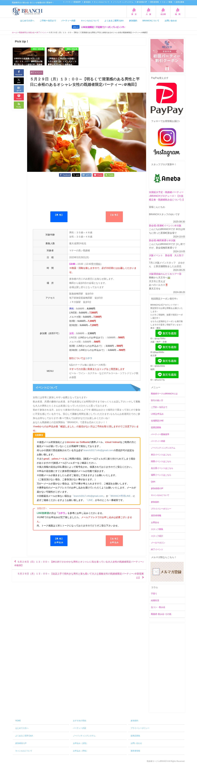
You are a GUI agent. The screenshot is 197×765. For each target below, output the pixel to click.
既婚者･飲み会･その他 (161, 614)
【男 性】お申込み (59, 540)
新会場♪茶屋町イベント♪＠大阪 (165, 225)
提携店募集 (180, 2)
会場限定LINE (157, 421)
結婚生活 (155, 600)
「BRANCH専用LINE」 (120, 496)
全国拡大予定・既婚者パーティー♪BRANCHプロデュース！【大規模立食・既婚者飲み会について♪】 (167, 196)
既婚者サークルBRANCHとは (164, 394)
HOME (18, 721)
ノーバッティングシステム (123, 2)
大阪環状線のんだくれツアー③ (165, 274)
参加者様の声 (142, 2)
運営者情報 (154, 2)
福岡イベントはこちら (161, 475)
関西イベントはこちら (161, 461)
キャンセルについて (101, 2)
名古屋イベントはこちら (162, 468)
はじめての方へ (27, 21)
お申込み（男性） (80, 751)
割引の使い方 (157, 400)
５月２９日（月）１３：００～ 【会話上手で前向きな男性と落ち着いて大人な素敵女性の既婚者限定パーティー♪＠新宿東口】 (80, 575)
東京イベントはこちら (161, 455)
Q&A (153, 482)
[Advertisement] (167, 668)
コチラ (88, 358)
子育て (154, 594)
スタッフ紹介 (157, 536)
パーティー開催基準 (73, 2)
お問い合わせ (171, 21)
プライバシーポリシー (161, 509)
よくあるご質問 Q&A (114, 21)
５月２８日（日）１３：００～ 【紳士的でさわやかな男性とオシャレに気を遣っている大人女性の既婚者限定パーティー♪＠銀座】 (79, 563)
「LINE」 (90, 500)
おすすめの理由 (79, 721)
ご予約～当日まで (159, 407)
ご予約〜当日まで (48, 21)
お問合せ (155, 522)
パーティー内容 (68, 21)
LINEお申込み (157, 414)
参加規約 (87, 2)
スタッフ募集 (167, 2)
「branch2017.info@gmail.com (87, 496)
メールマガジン (158, 543)
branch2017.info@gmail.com (98, 450)
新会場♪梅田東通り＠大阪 (162, 240)
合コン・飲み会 (158, 607)
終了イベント (36, 72)
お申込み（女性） (80, 743)
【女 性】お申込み (114, 540)
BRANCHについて (150, 21)
